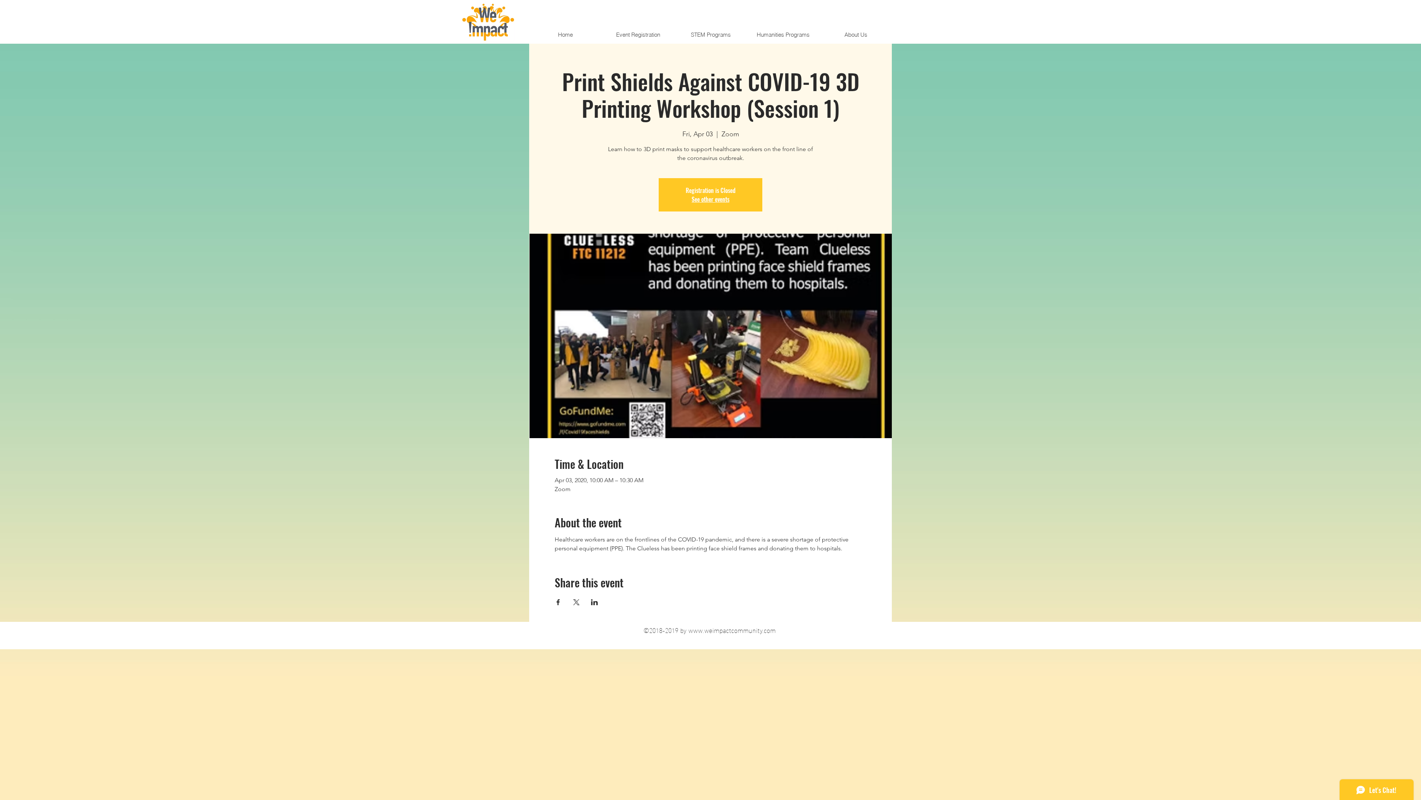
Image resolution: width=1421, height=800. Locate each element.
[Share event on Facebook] (558, 602)
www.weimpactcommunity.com (732, 630)
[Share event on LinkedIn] (594, 602)
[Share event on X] (576, 602)
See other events (710, 199)
